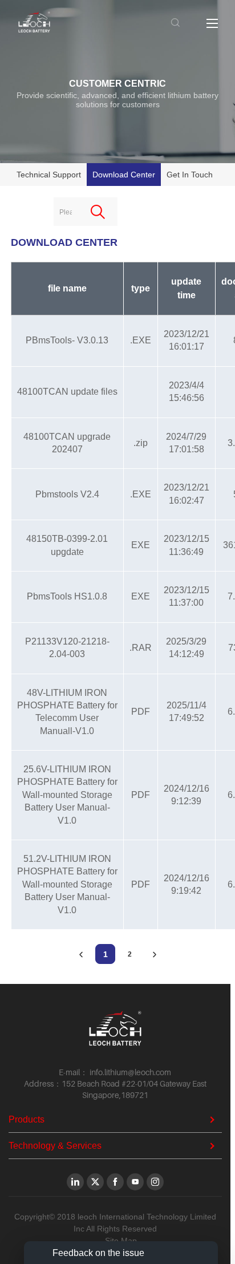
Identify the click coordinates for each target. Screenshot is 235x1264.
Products (26, 1119)
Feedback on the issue (98, 1252)
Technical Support (49, 174)
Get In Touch (190, 174)
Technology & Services (55, 1145)
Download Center (123, 174)
